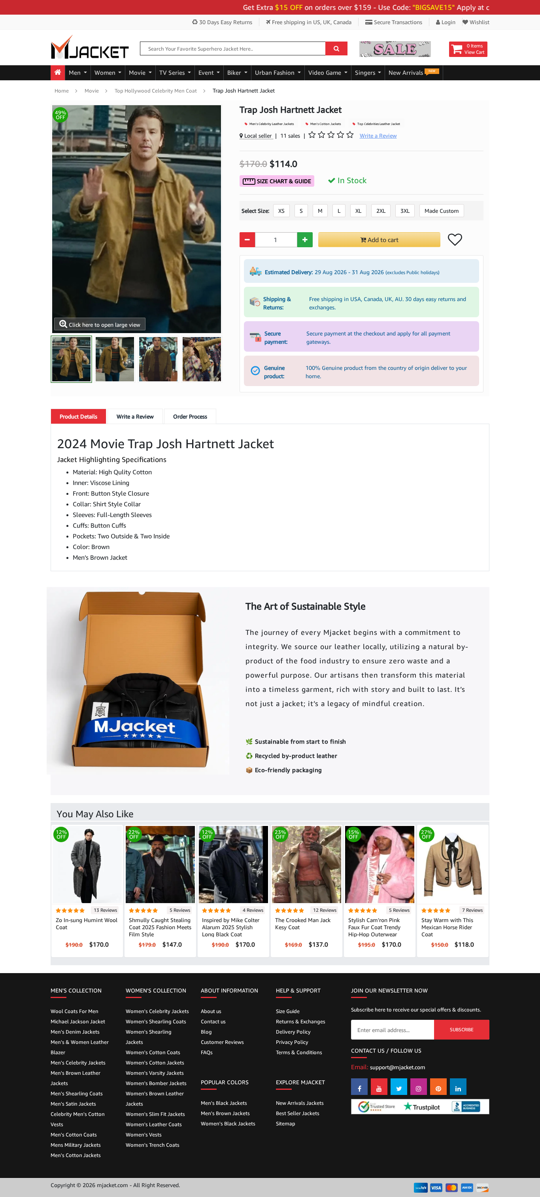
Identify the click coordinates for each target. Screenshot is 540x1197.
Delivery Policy (293, 1031)
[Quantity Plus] (305, 239)
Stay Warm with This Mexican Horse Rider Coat (447, 927)
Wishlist (478, 22)
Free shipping (310, 22)
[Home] (58, 72)
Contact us (213, 1021)
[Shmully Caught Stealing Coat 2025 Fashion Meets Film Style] (160, 864)
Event (206, 72)
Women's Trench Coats (152, 1145)
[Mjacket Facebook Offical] (359, 1086)
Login (447, 22)
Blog (206, 1031)
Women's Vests (144, 1134)
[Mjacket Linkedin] (458, 1086)
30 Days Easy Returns (225, 22)
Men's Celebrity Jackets (78, 1062)
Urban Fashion (275, 72)
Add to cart (382, 240)
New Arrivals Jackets (300, 1103)
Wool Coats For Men (74, 1011)
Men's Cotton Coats (74, 1134)
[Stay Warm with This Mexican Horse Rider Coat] (452, 864)
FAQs (207, 1052)
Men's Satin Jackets (73, 1103)
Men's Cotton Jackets (325, 124)
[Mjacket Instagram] (418, 1086)
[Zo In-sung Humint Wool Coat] (87, 864)
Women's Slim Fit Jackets (155, 1114)
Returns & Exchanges (300, 1021)
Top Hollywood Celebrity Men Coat (156, 90)
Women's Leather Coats (154, 1124)
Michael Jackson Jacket (78, 1021)
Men (75, 72)
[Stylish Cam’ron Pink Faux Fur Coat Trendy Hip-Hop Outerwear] (379, 864)
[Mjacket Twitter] (399, 1086)
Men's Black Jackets (224, 1103)
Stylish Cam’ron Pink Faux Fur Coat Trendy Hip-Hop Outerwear (374, 927)
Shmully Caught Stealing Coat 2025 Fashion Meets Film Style (160, 927)
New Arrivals (412, 72)
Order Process (190, 416)
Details (78, 416)
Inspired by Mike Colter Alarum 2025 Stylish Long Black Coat (230, 927)
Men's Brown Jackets (225, 1113)
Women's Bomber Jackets (156, 1083)
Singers (366, 72)
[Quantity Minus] (247, 239)
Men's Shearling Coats (77, 1093)
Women (105, 72)
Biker (235, 72)
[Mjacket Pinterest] (438, 1086)
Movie (138, 72)
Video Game (325, 72)
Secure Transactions (397, 22)
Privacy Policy (292, 1042)
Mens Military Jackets (76, 1145)
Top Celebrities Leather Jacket (378, 124)
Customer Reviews (222, 1042)
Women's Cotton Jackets (155, 1062)
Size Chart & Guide (283, 181)
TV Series (172, 72)
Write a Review (135, 416)
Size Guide (288, 1011)
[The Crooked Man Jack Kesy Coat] (306, 864)
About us (211, 1011)
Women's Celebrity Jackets (157, 1011)
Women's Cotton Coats (153, 1052)
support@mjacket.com (397, 1067)
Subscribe (462, 1029)
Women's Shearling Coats (156, 1021)
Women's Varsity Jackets (155, 1073)
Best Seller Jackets (297, 1113)
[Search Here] (336, 48)
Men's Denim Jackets (75, 1031)
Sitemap (285, 1123)
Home (62, 90)
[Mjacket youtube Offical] (379, 1086)
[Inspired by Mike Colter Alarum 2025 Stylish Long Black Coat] (233, 864)
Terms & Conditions (299, 1052)
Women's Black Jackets (228, 1123)
